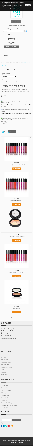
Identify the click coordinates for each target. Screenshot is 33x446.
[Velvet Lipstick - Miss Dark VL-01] (16, 256)
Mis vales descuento (6, 362)
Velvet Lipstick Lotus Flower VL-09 (16, 164)
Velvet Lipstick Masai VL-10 (16, 200)
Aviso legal (4, 392)
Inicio (2, 62)
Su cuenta (3, 357)
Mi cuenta (16, 25)
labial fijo (7, 89)
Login (24, 25)
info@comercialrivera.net (10, 338)
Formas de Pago (5, 400)
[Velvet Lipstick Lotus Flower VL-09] (16, 149)
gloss (20, 91)
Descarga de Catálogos (7, 402)
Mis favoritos (11, 25)
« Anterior (15, 317)
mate (3, 89)
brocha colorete (24, 89)
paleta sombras (25, 91)
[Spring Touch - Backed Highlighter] (16, 220)
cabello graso (16, 91)
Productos (9, 62)
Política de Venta (5, 395)
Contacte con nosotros (6, 387)
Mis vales (3, 372)
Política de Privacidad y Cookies (9, 405)
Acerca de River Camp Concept (9, 397)
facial (19, 89)
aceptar (28, 5)
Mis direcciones (5, 364)
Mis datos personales (6, 367)
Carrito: (11, 35)
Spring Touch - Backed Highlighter (16, 236)
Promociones (4, 385)
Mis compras (4, 359)
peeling (4, 91)
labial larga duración (13, 89)
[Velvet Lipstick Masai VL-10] (16, 184)
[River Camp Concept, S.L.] (16, 10)
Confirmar (15, 46)
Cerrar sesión (4, 374)
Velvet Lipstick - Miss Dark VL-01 (16, 272)
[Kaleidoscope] (16, 292)
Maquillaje (17, 62)
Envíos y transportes (6, 390)
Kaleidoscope (16, 308)
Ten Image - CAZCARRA (9, 81)
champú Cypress (9, 91)
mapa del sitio (4, 407)
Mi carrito (20, 25)
